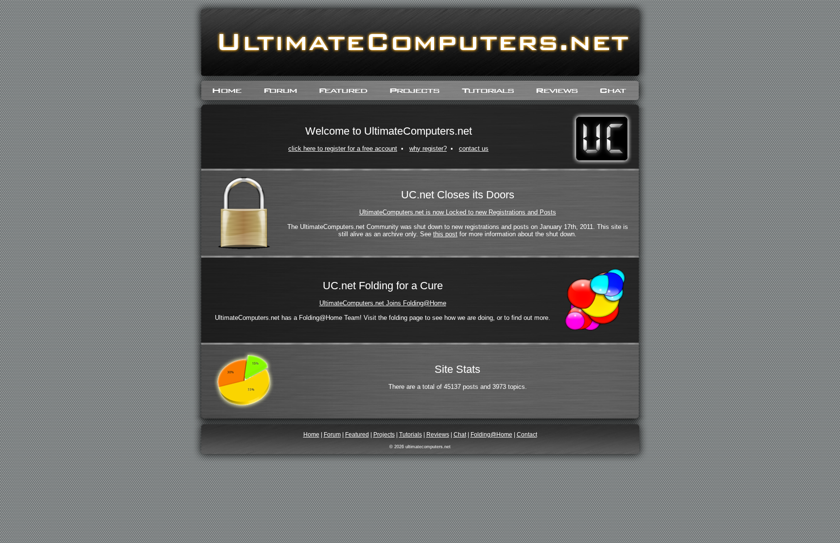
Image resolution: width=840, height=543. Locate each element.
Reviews (437, 434)
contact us (474, 148)
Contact (527, 434)
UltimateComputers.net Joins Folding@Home (382, 303)
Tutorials (410, 434)
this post (445, 234)
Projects (384, 434)
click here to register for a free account (342, 148)
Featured (357, 434)
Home (311, 434)
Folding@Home (491, 434)
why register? (428, 148)
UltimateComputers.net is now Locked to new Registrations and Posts (457, 212)
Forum (332, 434)
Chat (460, 434)
